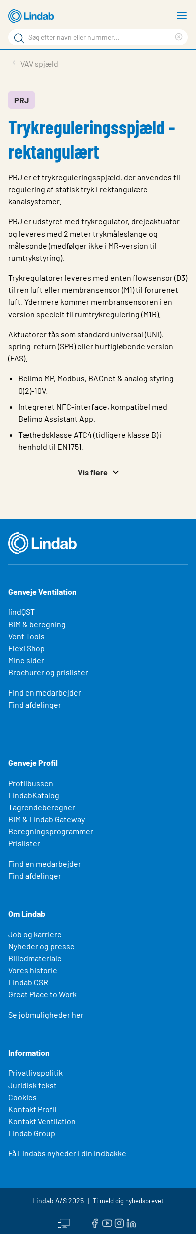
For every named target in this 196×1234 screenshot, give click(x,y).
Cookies (22, 1097)
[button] (98, 471)
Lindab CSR (28, 982)
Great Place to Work (42, 994)
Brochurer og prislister (48, 672)
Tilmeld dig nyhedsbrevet (128, 1201)
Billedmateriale (35, 958)
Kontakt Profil (32, 1109)
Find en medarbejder (44, 692)
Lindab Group (31, 1133)
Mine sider (26, 660)
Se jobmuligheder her (46, 1014)
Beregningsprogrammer (50, 831)
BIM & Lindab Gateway (46, 819)
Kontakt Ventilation (42, 1121)
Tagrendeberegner (41, 807)
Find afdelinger (34, 704)
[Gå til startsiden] (32, 16)
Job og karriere (35, 934)
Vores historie (32, 970)
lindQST (21, 611)
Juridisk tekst (32, 1085)
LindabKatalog (33, 795)
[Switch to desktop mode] (64, 1222)
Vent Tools (26, 636)
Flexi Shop (26, 648)
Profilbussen (30, 783)
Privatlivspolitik (35, 1072)
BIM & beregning (37, 624)
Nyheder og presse (41, 946)
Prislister (24, 843)
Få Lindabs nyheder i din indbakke (67, 1153)
